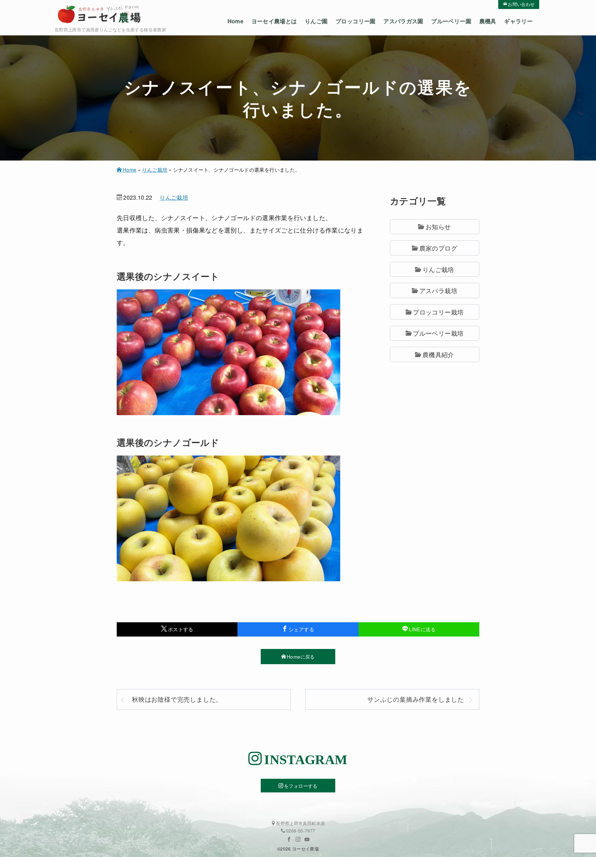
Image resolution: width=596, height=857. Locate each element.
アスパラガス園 (403, 21)
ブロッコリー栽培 (438, 311)
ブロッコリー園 (356, 21)
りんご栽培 (154, 169)
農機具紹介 (438, 354)
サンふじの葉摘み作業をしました (415, 699)
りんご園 (316, 21)
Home (235, 21)
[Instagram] (298, 839)
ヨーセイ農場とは (274, 21)
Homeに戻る (301, 656)
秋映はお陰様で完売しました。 (177, 699)
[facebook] (289, 839)
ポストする (180, 629)
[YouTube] (307, 839)
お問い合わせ (521, 4)
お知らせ (438, 226)
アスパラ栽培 (438, 290)
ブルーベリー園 (451, 21)
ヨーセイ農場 (305, 849)
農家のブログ (438, 247)
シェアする (301, 629)
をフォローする (301, 785)
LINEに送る (422, 629)
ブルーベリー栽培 (438, 333)
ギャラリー (518, 21)
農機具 (487, 21)
